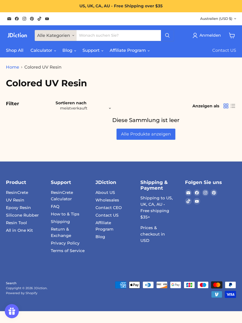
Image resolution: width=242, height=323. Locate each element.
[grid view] (225, 106)
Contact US (224, 50)
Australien (216, 19)
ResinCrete (17, 192)
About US (105, 192)
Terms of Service (68, 250)
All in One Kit (19, 230)
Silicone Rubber (22, 215)
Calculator (41, 50)
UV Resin (15, 200)
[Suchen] (167, 35)
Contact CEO (108, 207)
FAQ (55, 206)
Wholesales (107, 200)
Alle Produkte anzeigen (146, 134)
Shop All (14, 50)
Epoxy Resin (18, 207)
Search (11, 283)
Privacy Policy (65, 243)
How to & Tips (65, 214)
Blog (67, 50)
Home (12, 67)
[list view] (232, 106)
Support (91, 50)
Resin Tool (16, 222)
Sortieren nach (71, 103)
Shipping (60, 221)
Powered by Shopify (21, 293)
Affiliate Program (128, 50)
